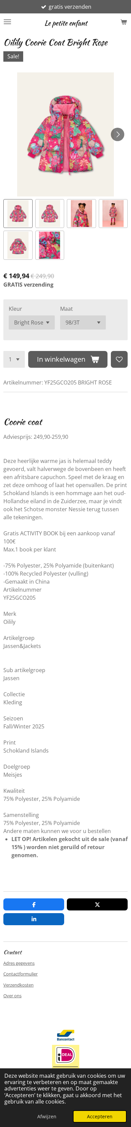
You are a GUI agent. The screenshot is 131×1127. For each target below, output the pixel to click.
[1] (14, 359)
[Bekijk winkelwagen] (123, 21)
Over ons (12, 996)
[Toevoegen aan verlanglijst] (119, 359)
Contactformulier (20, 974)
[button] (18, 213)
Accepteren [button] (100, 1116)
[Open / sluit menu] (7, 21)
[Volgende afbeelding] (117, 134)
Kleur (15, 308)
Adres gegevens (19, 963)
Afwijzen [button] (46, 1116)
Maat (66, 308)
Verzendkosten (18, 985)
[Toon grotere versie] (65, 1061)
